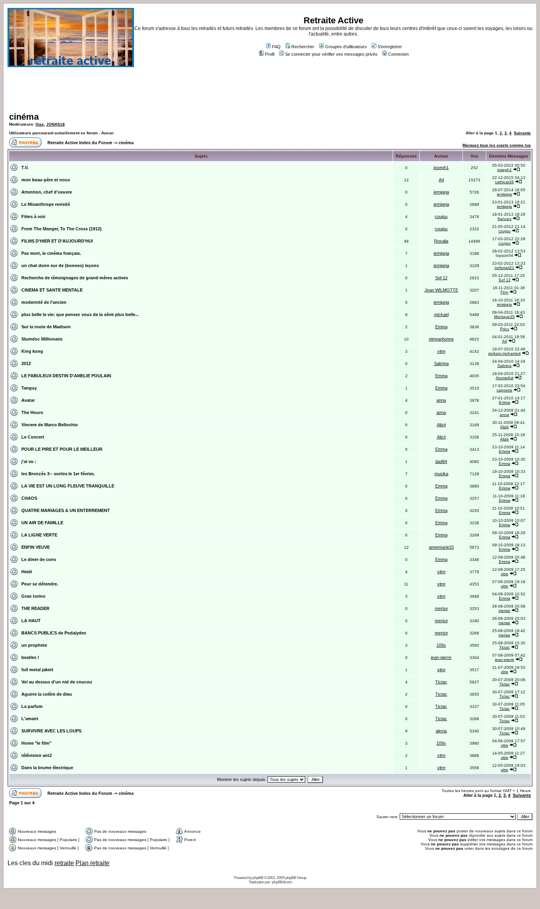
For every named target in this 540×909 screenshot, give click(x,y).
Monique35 (504, 316)
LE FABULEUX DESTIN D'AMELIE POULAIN (66, 375)
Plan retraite (93, 863)
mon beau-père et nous (45, 179)
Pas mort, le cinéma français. (51, 253)
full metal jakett (37, 669)
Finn (504, 292)
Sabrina (441, 363)
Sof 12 (441, 277)
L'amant (29, 718)
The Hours (32, 412)
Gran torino (33, 596)
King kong (32, 351)
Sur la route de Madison (46, 326)
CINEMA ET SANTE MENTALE (52, 290)
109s (441, 645)
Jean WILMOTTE (441, 290)
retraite (64, 863)
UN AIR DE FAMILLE (42, 522)
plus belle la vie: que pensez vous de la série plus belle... (80, 314)
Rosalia (441, 241)
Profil (269, 54)
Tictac (504, 647)
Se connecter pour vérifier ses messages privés (331, 54)
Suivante (522, 133)
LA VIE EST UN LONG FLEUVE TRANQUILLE (67, 486)
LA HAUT (31, 620)
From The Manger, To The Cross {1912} (61, 228)
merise (441, 608)
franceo (505, 218)
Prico (504, 329)
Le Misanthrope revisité (45, 204)
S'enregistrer (390, 46)
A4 (441, 179)
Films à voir (33, 216)
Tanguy (29, 388)
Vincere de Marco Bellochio (49, 424)
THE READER (35, 608)
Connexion (398, 54)
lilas (40, 124)
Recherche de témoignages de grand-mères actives (74, 277)
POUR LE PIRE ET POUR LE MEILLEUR (61, 449)
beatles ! (30, 657)
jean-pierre (441, 657)
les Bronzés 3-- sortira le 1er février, (57, 473)
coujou (441, 216)
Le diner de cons (38, 559)
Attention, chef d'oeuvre (46, 192)
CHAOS (29, 498)
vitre (441, 351)
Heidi (26, 571)
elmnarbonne (441, 339)
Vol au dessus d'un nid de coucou (56, 681)
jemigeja (441, 192)
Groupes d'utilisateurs (346, 46)
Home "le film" (36, 743)
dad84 (441, 461)
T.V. (24, 167)
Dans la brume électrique (47, 767)
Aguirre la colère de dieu (46, 694)
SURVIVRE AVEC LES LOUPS (51, 730)
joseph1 (441, 167)
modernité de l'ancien (43, 302)
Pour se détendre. (39, 584)
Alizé (441, 424)
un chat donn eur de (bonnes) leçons (60, 265)
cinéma (24, 117)
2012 (26, 363)
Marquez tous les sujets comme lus (497, 145)
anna (441, 400)
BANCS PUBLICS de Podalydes (53, 632)
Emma (441, 326)
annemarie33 (441, 547)
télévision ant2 (36, 755)
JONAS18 (55, 124)
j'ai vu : (28, 461)
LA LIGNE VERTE (39, 535)
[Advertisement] (270, 92)
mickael (441, 314)
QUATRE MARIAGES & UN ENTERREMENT (65, 510)
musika (441, 473)
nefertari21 (504, 267)
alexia (441, 730)
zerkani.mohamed (504, 353)
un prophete (34, 645)
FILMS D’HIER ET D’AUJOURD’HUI (57, 241)
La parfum (32, 706)
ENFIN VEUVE (35, 547)
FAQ (276, 46)
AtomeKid (505, 378)
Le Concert (32, 437)
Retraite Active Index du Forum (79, 142)
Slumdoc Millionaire (41, 339)
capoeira (504, 390)
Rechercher (302, 46)
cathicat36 (504, 182)
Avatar (28, 400)
